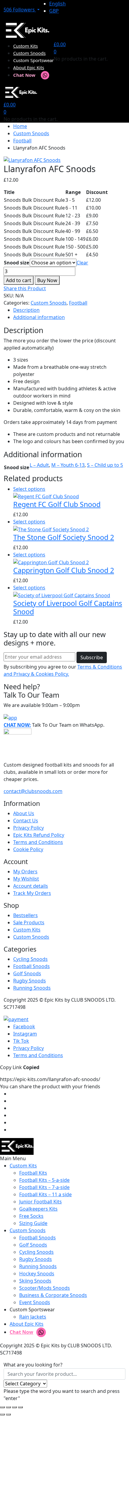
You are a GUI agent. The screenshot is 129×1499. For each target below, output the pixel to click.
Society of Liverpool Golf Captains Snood (67, 607)
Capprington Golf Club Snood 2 (63, 570)
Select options (29, 489)
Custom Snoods (29, 53)
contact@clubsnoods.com (33, 791)
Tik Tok (21, 1041)
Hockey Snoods (36, 1273)
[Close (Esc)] (20, 1407)
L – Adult (39, 465)
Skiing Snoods (35, 1280)
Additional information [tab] (39, 317)
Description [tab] (26, 310)
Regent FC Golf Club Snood (56, 504)
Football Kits (33, 1173)
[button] (22, 9)
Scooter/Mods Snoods (44, 1288)
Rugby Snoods (29, 980)
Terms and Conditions (38, 842)
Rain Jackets (32, 1316)
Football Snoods (31, 966)
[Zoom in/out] (2, 1407)
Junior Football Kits (40, 1201)
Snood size (16, 262)
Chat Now (24, 75)
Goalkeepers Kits (38, 1208)
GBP (54, 10)
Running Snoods (32, 988)
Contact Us (25, 820)
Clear (82, 262)
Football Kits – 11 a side (45, 1194)
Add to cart (18, 280)
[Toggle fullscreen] (8, 1407)
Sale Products (28, 922)
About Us (23, 813)
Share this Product (25, 288)
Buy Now (47, 280)
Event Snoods (34, 1302)
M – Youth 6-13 (68, 465)
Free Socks (31, 1216)
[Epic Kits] (27, 30)
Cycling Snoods (30, 959)
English (57, 3)
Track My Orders (32, 893)
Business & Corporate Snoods (53, 1295)
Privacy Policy (28, 827)
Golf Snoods (27, 973)
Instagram (25, 1033)
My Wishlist (26, 878)
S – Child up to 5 (105, 465)
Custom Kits (25, 46)
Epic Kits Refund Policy (38, 835)
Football (22, 140)
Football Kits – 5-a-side (44, 1180)
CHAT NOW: (17, 725)
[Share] (14, 1407)
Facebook (24, 1026)
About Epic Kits (28, 67)
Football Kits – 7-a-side (44, 1187)
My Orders (25, 871)
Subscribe (91, 657)
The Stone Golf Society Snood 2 (63, 537)
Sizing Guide (33, 1223)
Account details (30, 886)
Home (20, 126)
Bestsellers (25, 915)
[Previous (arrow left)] (2, 1414)
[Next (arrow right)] (8, 1414)
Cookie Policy (28, 849)
